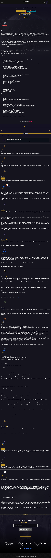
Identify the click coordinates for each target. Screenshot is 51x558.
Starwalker (17, 297)
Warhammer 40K (21, 10)
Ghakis (22, 14)
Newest (3, 135)
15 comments (25, 133)
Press (12, 539)
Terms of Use (19, 539)
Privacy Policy (28, 539)
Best (12, 135)
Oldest (8, 135)
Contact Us (37, 539)
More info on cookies (30, 555)
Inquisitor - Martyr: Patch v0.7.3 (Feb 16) (14, 139)
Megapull (24, 12)
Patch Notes (31, 10)
